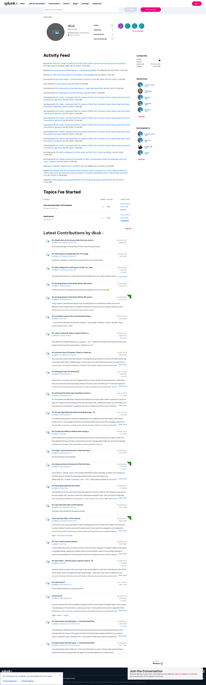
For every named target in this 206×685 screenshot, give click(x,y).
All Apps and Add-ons (102, 180)
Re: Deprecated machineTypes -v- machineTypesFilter (73, 70)
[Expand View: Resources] (102, 3)
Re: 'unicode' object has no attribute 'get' (67, 166)
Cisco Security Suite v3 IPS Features (57, 205)
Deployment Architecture (70, 624)
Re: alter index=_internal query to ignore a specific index (80, 79)
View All (128, 228)
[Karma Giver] (120, 26)
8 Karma (123, 338)
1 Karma (123, 272)
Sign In (197, 4)
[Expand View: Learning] (89, 3)
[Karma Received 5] (127, 26)
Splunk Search (65, 335)
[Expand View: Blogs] (78, 3)
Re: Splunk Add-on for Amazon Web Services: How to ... (73, 240)
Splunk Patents (70, 678)
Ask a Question (151, 9)
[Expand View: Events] (70, 3)
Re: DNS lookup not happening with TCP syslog (70, 180)
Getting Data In (48, 219)
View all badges (138, 31)
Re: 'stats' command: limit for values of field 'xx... (71, 333)
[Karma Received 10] (134, 26)
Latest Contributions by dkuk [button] (72, 232)
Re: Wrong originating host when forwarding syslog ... (72, 412)
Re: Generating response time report (66, 486)
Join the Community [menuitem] (36, 3)
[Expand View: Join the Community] (45, 3)
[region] (31, 678)
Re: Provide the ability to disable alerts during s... (71, 431)
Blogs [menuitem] (75, 3)
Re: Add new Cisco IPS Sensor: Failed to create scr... (72, 352)
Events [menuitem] (66, 3)
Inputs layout (61, 84)
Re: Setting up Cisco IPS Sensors (70, 93)
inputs (59, 615)
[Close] (60, 675)
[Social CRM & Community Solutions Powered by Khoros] (158, 663)
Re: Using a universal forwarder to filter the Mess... (71, 450)
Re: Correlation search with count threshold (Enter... (72, 316)
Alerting (63, 318)
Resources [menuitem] (96, 3)
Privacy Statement (10, 681)
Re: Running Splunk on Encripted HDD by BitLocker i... (72, 283)
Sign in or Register (182, 674)
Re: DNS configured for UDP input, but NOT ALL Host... (73, 267)
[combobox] (90, 9)
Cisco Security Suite (65, 535)
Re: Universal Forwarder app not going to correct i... (72, 393)
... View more (122, 247)
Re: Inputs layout (58, 582)
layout (66, 615)
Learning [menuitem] (84, 3)
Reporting (63, 488)
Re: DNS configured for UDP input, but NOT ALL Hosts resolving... (84, 152)
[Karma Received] (141, 26)
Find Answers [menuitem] (54, 3)
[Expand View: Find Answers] (60, 3)
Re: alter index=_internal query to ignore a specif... (71, 561)
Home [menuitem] (22, 3)
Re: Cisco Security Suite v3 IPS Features (67, 75)
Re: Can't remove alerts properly (64, 541)
